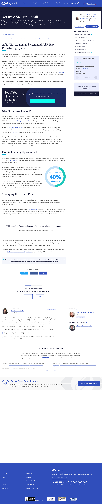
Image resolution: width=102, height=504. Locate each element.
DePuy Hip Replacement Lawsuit (83, 34)
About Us (5, 488)
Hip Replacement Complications (82, 52)
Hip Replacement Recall (80, 46)
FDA (3, 477)
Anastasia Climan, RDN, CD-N (85, 312)
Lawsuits (4, 473)
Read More (85, 68)
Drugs (4, 484)
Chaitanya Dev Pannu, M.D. (84, 326)
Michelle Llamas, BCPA (91, 14)
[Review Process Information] (86, 322)
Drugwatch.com (9, 3)
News (4, 481)
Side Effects (30, 484)
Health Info (29, 473)
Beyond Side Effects (32, 488)
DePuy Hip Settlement (80, 37)
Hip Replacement (10, 12)
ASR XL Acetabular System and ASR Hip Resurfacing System (16, 38)
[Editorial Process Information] (76, 308)
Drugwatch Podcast (32, 481)
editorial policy (45, 357)
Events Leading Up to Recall (37, 38)
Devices (28, 477)
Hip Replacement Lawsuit (81, 49)
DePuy (17, 12)
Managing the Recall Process (52, 38)
